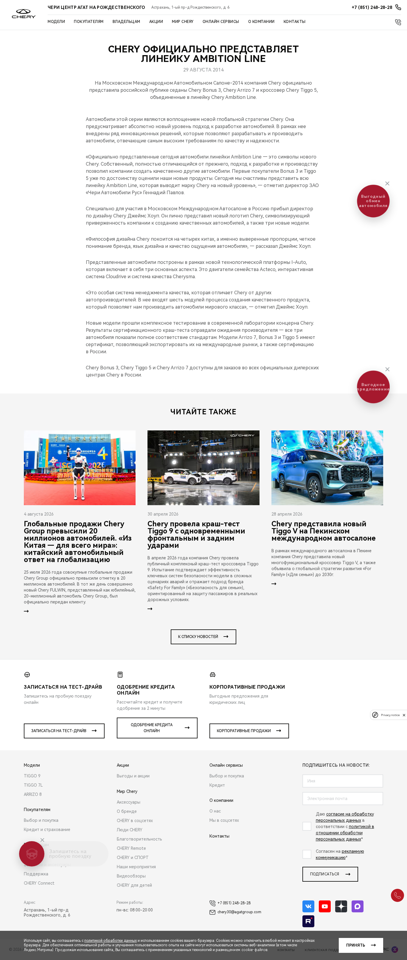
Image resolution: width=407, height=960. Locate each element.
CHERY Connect (39, 883)
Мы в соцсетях (224, 820)
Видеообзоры (131, 876)
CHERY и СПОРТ (133, 857)
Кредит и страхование (47, 829)
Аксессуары (128, 802)
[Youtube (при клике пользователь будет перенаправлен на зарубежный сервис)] (325, 906)
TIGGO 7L (33, 785)
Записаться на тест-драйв (58, 731)
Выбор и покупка (41, 820)
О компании (261, 22)
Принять (355, 945)
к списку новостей (198, 637)
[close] (404, 715)
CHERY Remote (131, 848)
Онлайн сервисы (221, 22)
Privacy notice (390, 715)
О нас (215, 811)
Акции (156, 22)
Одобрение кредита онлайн (152, 728)
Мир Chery (183, 22)
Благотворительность (139, 839)
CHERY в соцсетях (135, 820)
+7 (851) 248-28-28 (234, 903)
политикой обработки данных (110, 941)
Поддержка (36, 874)
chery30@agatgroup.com (239, 912)
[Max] (357, 906)
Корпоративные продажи (244, 731)
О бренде (127, 811)
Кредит (217, 785)
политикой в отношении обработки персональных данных (345, 832)
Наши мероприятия (136, 866)
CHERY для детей (134, 885)
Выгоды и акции (133, 776)
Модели (56, 22)
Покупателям (89, 22)
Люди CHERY (129, 829)
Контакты (295, 22)
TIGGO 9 (32, 776)
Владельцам (126, 22)
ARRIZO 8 (33, 794)
